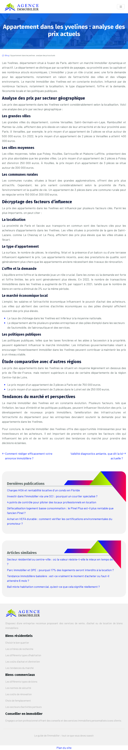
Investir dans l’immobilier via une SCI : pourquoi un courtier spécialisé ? (52, 496)
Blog (7, 55)
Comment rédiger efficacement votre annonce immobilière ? (28, 456)
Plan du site (64, 748)
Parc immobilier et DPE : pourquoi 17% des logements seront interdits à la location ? (60, 570)
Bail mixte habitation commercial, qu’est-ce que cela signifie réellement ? (53, 586)
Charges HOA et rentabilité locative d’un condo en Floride (43, 490)
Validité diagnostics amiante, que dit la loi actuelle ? (96, 456)
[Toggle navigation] (121, 6)
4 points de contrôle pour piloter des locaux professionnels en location (51, 502)
